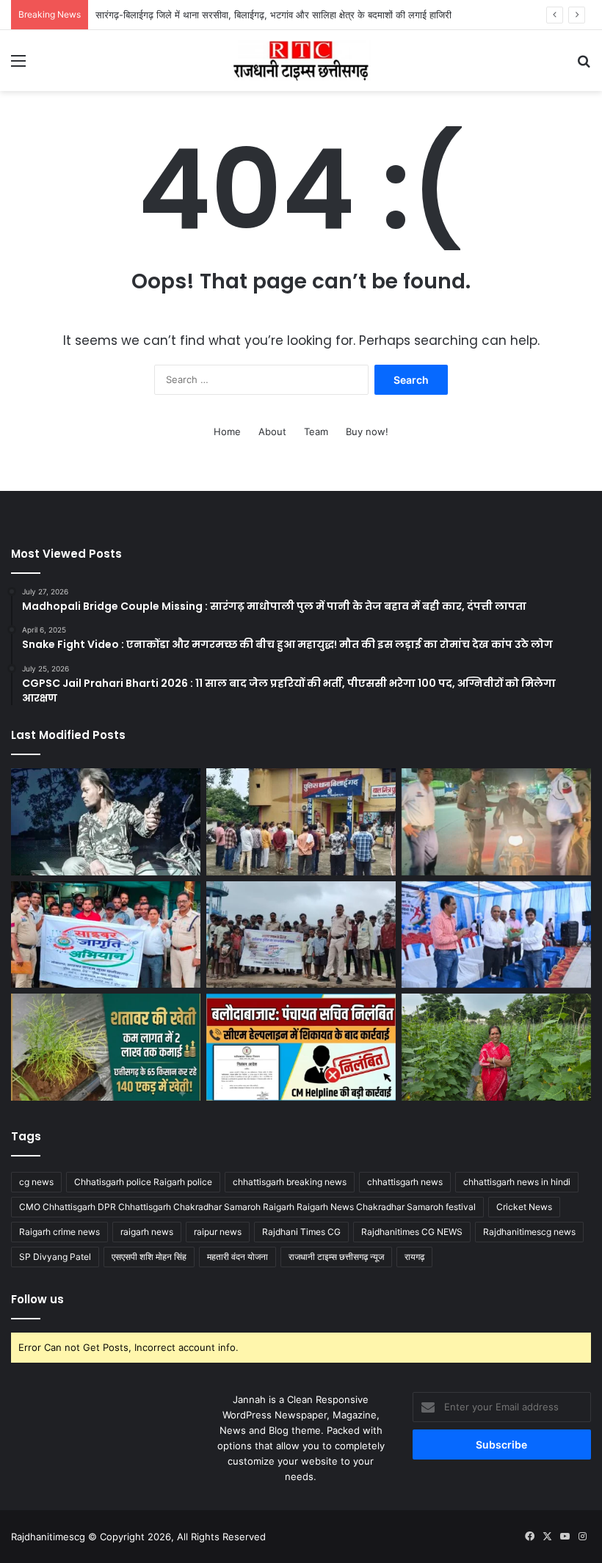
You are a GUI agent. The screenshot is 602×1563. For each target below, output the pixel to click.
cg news (36, 1181)
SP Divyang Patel (55, 1256)
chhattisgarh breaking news (290, 1181)
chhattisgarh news (405, 1181)
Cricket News (524, 1206)
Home (227, 431)
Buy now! (367, 431)
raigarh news (146, 1231)
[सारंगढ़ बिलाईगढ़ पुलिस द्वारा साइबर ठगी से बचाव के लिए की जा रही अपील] (105, 934)
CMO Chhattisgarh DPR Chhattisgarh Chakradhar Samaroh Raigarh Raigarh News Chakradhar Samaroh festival (247, 1206)
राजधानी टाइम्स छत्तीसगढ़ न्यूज (336, 1256)
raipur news (218, 1231)
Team (316, 431)
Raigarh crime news (59, 1231)
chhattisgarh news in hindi (516, 1181)
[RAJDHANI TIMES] (301, 60)
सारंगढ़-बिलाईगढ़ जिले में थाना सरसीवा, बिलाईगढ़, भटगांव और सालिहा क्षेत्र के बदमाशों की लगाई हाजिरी (273, 15)
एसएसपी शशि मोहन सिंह (149, 1256)
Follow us (37, 1299)
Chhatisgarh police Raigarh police (143, 1181)
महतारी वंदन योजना (237, 1256)
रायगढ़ (414, 1256)
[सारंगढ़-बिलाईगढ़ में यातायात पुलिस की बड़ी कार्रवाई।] (496, 821)
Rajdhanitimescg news (529, 1231)
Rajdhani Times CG (301, 1231)
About (272, 431)
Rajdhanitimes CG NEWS (412, 1231)
